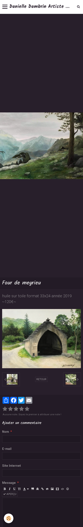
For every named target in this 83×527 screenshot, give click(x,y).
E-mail (6, 449)
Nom (5, 432)
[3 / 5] (16, 409)
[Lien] (42, 489)
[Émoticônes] (67, 489)
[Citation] (32, 489)
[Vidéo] (57, 489)
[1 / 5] (5, 409)
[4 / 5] (21, 409)
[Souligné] (14, 489)
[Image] (52, 489)
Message (9, 483)
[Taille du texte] (19, 489)
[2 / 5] (10, 409)
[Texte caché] (47, 489)
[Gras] (4, 489)
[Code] (62, 489)
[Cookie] (8, 518)
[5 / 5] (27, 409)
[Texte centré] (37, 489)
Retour (41, 379)
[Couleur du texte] (26, 489)
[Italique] (9, 489)
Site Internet (11, 466)
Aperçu (11, 494)
